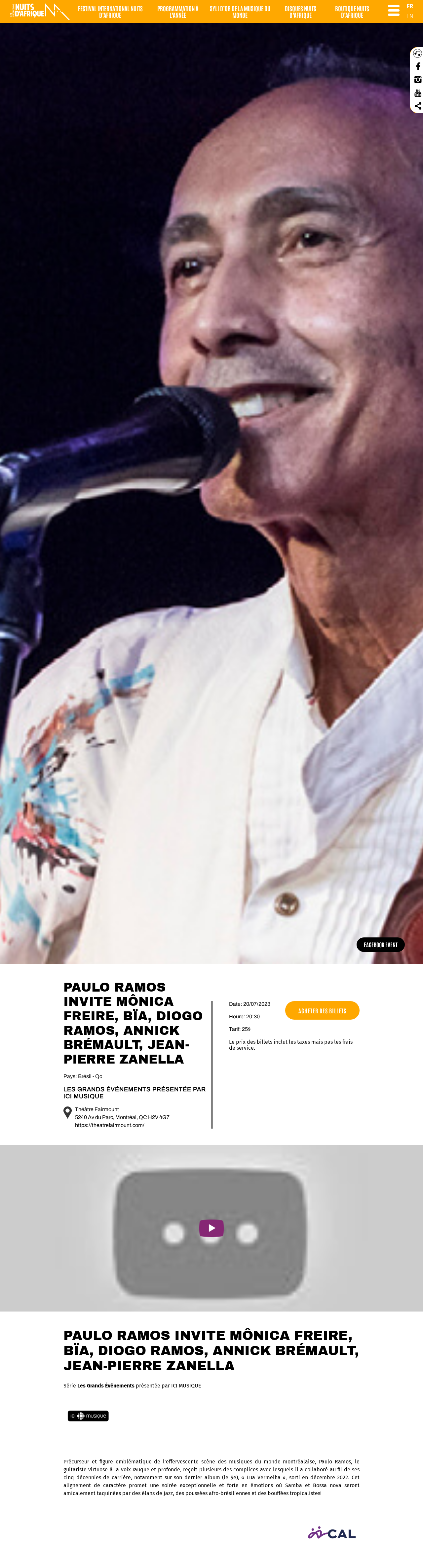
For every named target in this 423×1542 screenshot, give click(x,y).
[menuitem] (410, 6)
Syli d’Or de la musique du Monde (240, 11)
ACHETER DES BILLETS (322, 1010)
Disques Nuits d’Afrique (300, 11)
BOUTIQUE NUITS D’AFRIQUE (352, 11)
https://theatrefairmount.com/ (109, 1125)
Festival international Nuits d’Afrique (110, 11)
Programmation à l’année (177, 11)
